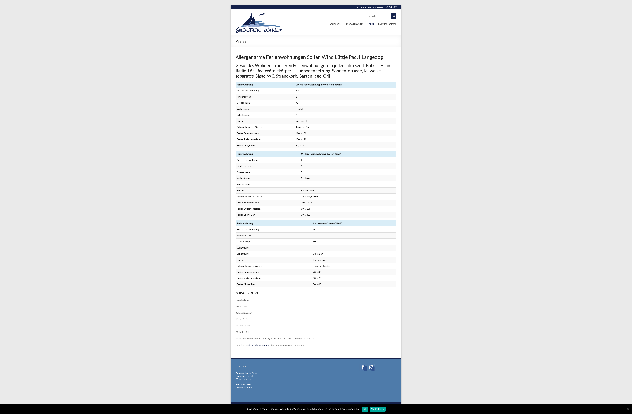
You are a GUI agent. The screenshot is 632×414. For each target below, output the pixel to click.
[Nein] (628, 409)
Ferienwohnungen (354, 23)
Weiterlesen (377, 409)
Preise (371, 23)
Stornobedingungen (259, 344)
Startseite (335, 23)
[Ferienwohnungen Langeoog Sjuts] (259, 13)
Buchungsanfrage (387, 23)
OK (365, 409)
